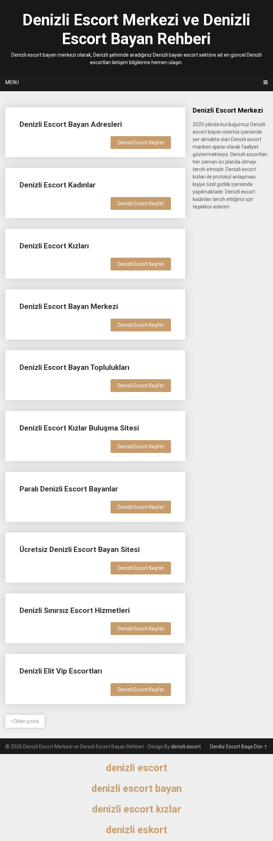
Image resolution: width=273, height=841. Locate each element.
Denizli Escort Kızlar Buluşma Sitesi (79, 428)
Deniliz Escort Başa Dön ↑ (239, 746)
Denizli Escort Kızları (54, 246)
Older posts (25, 721)
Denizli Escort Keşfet (141, 142)
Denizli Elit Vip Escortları (61, 671)
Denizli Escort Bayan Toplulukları (74, 367)
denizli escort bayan (136, 788)
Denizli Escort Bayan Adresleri (71, 124)
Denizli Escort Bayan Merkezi (69, 306)
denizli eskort (136, 830)
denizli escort (186, 746)
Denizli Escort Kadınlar (58, 185)
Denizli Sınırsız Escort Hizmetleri (75, 610)
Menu (12, 82)
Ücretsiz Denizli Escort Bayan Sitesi (80, 549)
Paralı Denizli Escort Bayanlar (69, 489)
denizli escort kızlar (136, 809)
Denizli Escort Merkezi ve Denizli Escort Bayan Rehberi (136, 29)
